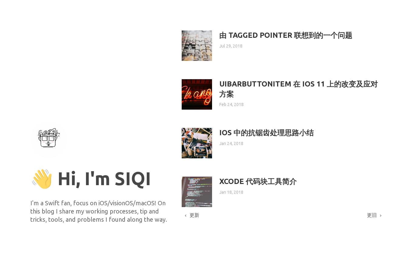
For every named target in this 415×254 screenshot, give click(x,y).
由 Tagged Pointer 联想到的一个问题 (285, 35)
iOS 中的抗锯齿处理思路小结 (266, 133)
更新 (194, 215)
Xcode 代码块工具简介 (258, 181)
